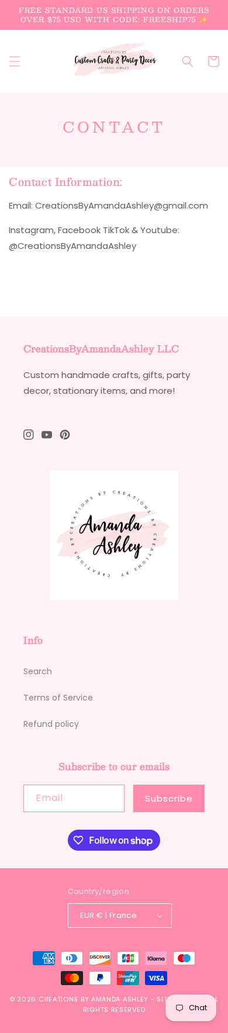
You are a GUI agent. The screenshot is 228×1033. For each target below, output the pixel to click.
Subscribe (169, 798)
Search (37, 671)
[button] (14, 61)
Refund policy (51, 724)
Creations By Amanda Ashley (93, 999)
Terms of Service (58, 697)
